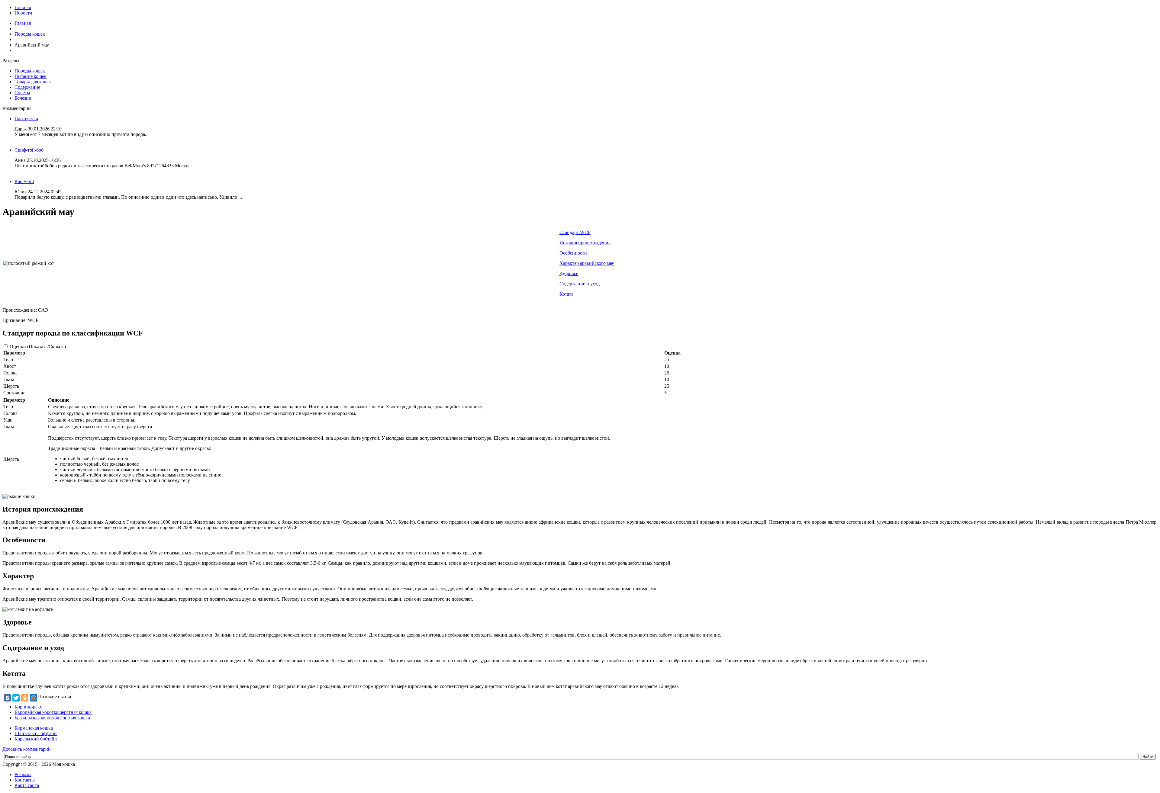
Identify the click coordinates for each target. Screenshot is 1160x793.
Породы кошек (29, 34)
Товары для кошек (33, 81)
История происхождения (585, 242)
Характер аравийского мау (586, 263)
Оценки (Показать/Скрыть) (38, 346)
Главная (22, 7)
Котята (566, 294)
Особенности (573, 252)
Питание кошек (30, 76)
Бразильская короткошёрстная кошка (52, 717)
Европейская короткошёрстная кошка (53, 712)
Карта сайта (26, 785)
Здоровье (568, 273)
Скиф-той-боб (29, 149)
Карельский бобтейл (35, 738)
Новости (23, 12)
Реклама (22, 774)
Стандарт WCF (575, 232)
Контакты (24, 779)
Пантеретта (26, 118)
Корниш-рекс (28, 706)
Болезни (22, 98)
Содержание (27, 87)
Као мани (24, 181)
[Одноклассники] (24, 698)
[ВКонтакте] (7, 698)
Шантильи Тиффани (35, 733)
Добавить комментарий (26, 749)
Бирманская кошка (33, 727)
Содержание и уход (579, 283)
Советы (22, 92)
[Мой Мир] (33, 698)
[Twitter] (16, 698)
